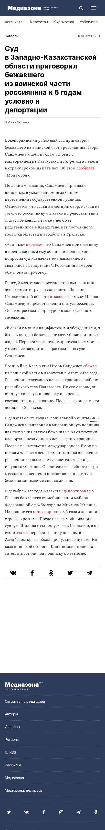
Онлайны (12, 727)
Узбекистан (90, 22)
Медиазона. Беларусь (23, 790)
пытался (21, 533)
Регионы (12, 739)
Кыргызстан (64, 22)
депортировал (77, 491)
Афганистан (14, 22)
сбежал (90, 366)
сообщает (85, 168)
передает (34, 244)
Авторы (11, 714)
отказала (58, 297)
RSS (12, 752)
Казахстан (39, 22)
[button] (94, 8)
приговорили (45, 512)
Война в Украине (17, 122)
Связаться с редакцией (25, 701)
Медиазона (14, 778)
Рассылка (13, 765)
